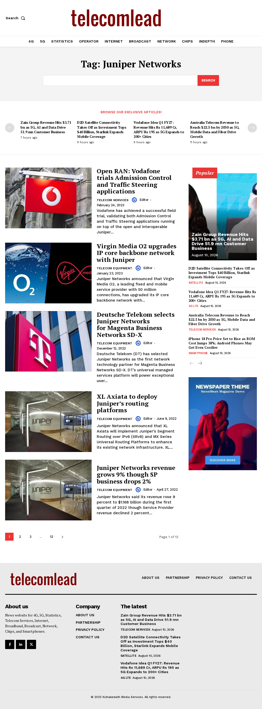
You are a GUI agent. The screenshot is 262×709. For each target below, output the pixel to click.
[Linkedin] (20, 644)
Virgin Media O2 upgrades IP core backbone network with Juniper (136, 253)
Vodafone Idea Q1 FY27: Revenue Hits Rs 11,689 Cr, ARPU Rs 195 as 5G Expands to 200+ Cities (159, 129)
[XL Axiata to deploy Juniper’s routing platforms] (48, 421)
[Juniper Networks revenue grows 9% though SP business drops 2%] (48, 490)
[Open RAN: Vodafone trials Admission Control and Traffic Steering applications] (48, 198)
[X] (31, 644)
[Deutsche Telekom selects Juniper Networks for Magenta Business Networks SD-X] (48, 341)
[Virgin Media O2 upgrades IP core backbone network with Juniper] (48, 273)
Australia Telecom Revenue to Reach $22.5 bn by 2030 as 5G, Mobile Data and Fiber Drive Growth (214, 129)
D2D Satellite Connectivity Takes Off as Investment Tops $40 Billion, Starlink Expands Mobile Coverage (101, 129)
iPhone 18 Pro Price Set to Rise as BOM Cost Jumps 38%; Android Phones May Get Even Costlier (222, 343)
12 (51, 537)
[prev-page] (9, 127)
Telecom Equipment (114, 268)
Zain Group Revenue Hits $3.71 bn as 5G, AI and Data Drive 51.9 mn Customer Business (45, 127)
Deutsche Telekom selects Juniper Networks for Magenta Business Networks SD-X (135, 324)
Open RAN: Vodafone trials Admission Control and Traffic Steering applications (134, 181)
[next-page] (252, 127)
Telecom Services (112, 200)
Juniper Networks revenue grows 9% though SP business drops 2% (136, 474)
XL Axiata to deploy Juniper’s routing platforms (127, 403)
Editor (144, 200)
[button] (16, 18)
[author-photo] (135, 199)
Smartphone (198, 353)
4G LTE (193, 306)
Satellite (196, 282)
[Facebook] (9, 644)
